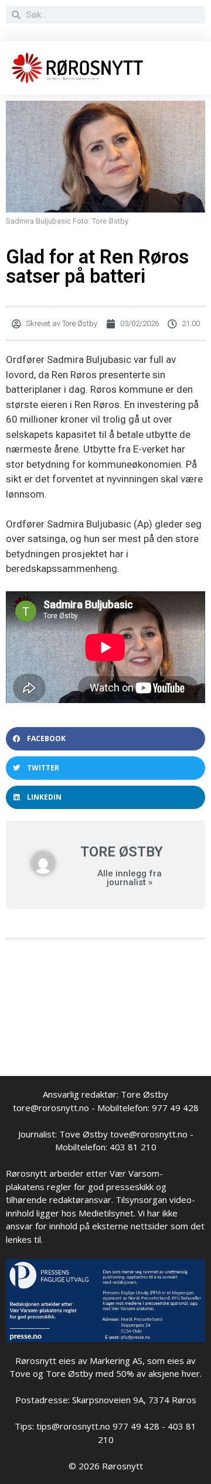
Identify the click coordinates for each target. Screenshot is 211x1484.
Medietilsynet (106, 1213)
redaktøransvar (80, 1199)
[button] (105, 738)
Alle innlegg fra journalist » (129, 878)
